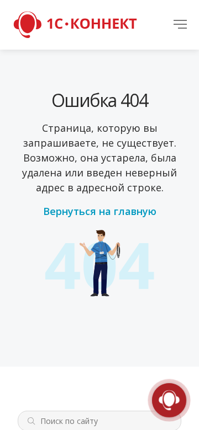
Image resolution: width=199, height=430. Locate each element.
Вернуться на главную (99, 211)
